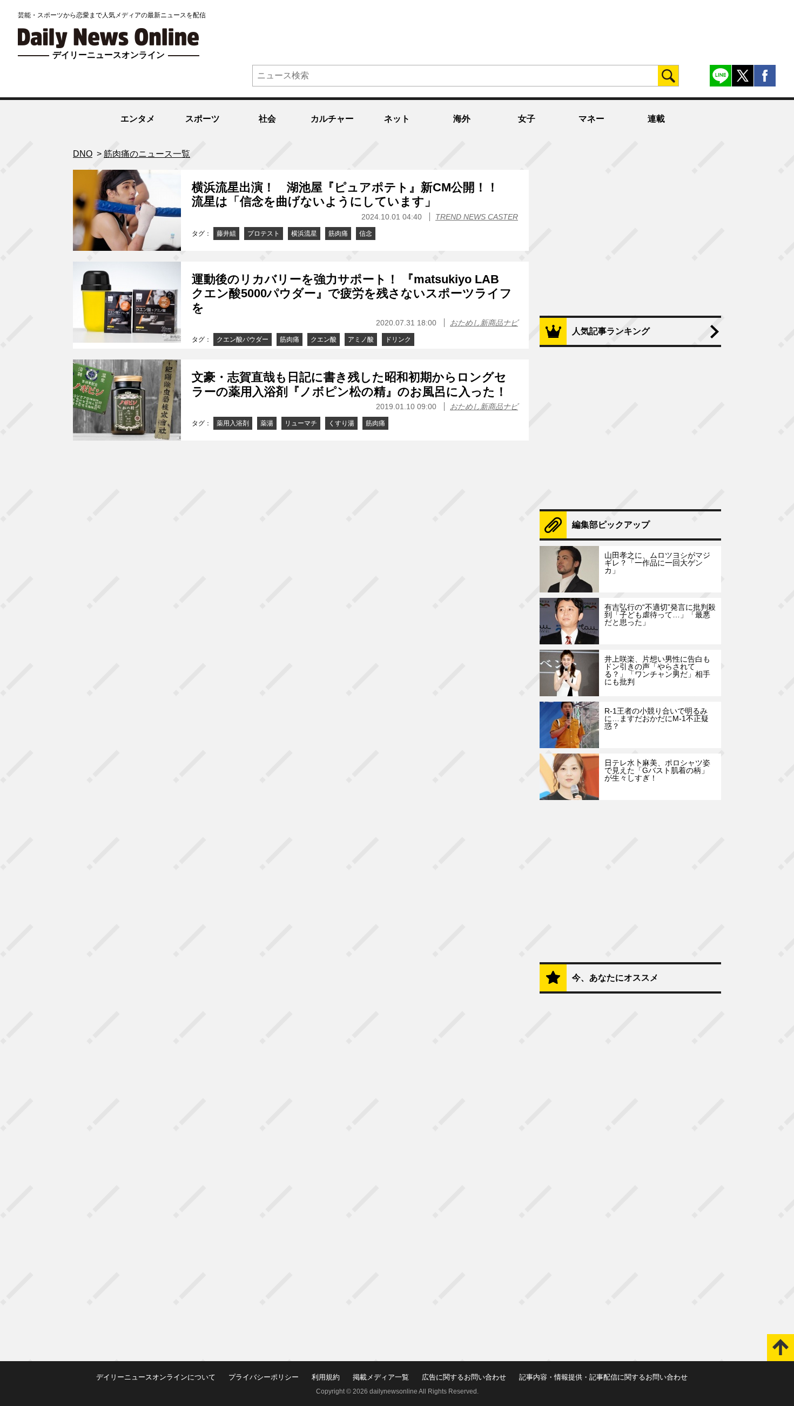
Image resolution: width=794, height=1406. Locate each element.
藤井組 (226, 233)
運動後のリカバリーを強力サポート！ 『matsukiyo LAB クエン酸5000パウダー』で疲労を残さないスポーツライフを (352, 293)
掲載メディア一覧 (381, 1377)
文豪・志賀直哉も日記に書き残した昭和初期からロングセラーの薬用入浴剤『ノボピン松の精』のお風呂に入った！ (349, 384)
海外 (461, 118)
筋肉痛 (338, 233)
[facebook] (765, 75)
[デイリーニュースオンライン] (108, 38)
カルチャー (332, 118)
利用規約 (326, 1377)
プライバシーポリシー (263, 1377)
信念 (365, 233)
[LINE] (720, 75)
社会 (267, 118)
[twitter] (742, 75)
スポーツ (202, 118)
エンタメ (137, 118)
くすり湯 (341, 423)
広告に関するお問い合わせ (464, 1377)
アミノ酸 (361, 339)
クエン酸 (324, 339)
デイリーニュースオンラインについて (156, 1377)
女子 (526, 118)
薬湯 (266, 423)
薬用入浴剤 (233, 423)
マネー (591, 118)
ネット (397, 118)
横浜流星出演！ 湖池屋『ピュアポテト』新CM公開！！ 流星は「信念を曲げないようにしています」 (351, 194)
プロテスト (263, 233)
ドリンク (398, 339)
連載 (656, 118)
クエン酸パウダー (242, 339)
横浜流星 (304, 233)
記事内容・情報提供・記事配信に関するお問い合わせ (603, 1377)
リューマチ (301, 423)
